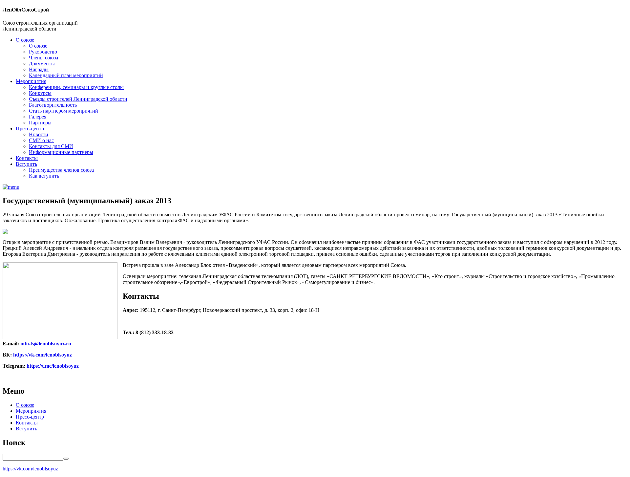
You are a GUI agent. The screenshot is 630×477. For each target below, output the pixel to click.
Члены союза (43, 57)
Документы (42, 63)
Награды (39, 69)
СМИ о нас (41, 140)
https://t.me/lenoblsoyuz (53, 366)
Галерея (37, 116)
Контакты (27, 158)
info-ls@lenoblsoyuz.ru (45, 343)
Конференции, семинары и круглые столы (76, 87)
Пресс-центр (30, 128)
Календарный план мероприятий (66, 75)
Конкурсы (40, 93)
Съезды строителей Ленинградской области (78, 99)
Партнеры (40, 122)
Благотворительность (53, 105)
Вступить (26, 164)
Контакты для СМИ (51, 146)
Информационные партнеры (61, 152)
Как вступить (44, 176)
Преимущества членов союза (61, 170)
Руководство (43, 51)
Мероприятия (31, 81)
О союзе (25, 40)
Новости (38, 134)
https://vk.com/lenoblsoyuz (42, 355)
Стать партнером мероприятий (63, 111)
